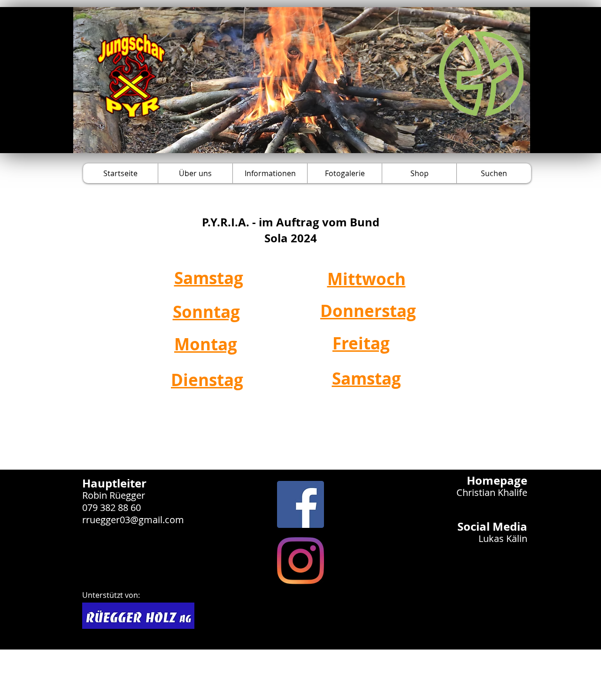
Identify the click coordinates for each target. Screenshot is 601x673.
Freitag (361, 343)
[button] (195, 173)
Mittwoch (366, 279)
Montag (205, 344)
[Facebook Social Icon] (300, 504)
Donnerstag (368, 311)
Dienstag (207, 380)
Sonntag (206, 312)
